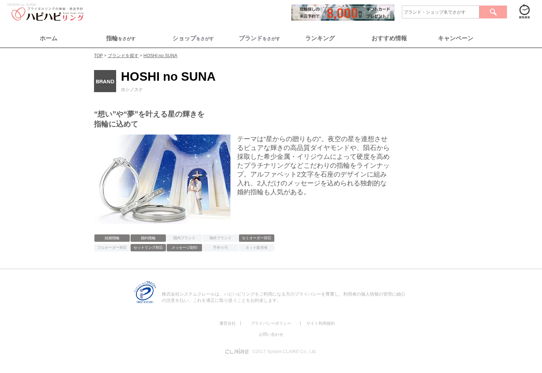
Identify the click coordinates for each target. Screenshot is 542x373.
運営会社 (227, 323)
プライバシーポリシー (271, 323)
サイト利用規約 (320, 323)
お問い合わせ (271, 334)
